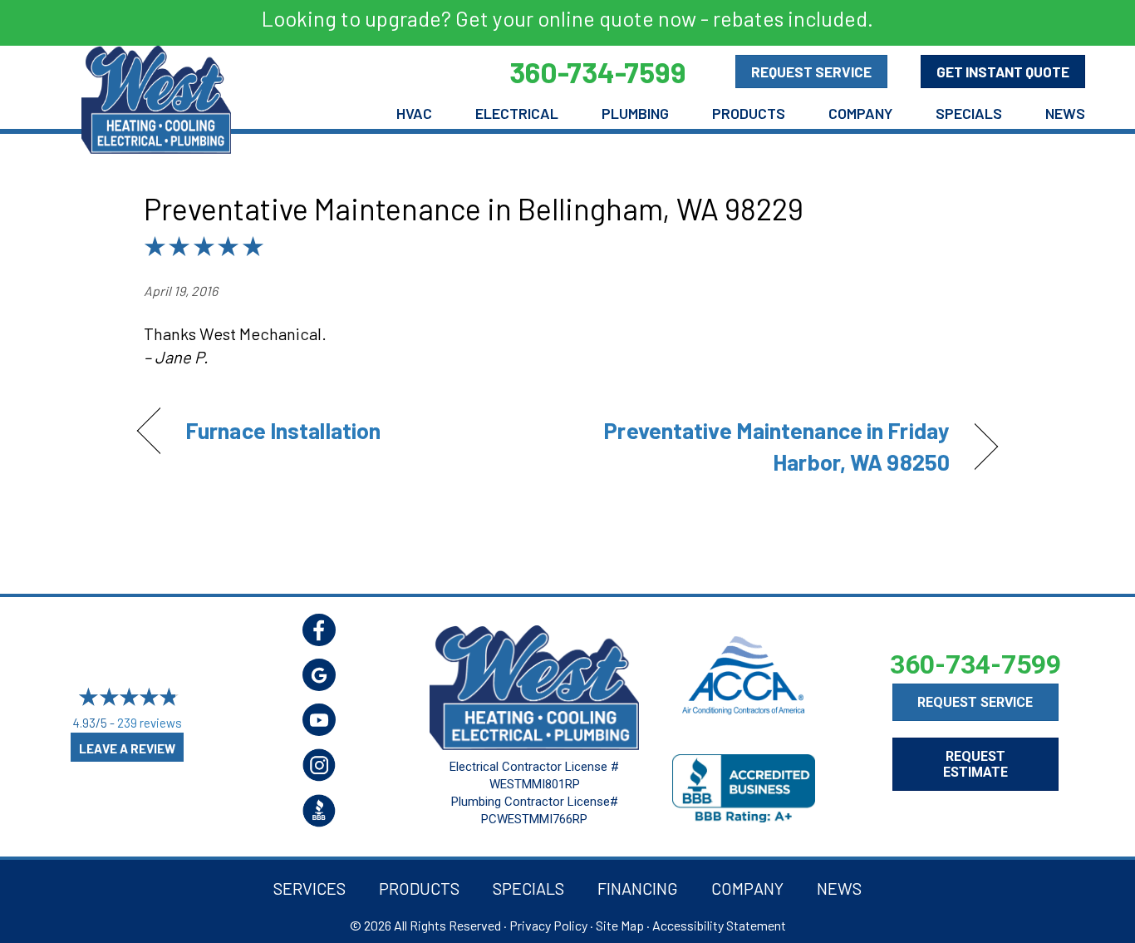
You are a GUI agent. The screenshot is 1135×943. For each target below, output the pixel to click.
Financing (637, 888)
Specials (969, 113)
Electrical (516, 113)
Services (309, 888)
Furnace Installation (283, 430)
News (1065, 113)
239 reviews (149, 722)
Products (748, 113)
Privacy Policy (548, 925)
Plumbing (635, 113)
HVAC (414, 113)
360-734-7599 (975, 664)
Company (860, 113)
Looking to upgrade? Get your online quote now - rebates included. (567, 18)
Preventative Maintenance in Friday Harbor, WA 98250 (771, 446)
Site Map (620, 925)
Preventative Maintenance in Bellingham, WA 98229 (473, 208)
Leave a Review (127, 748)
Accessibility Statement (719, 925)
